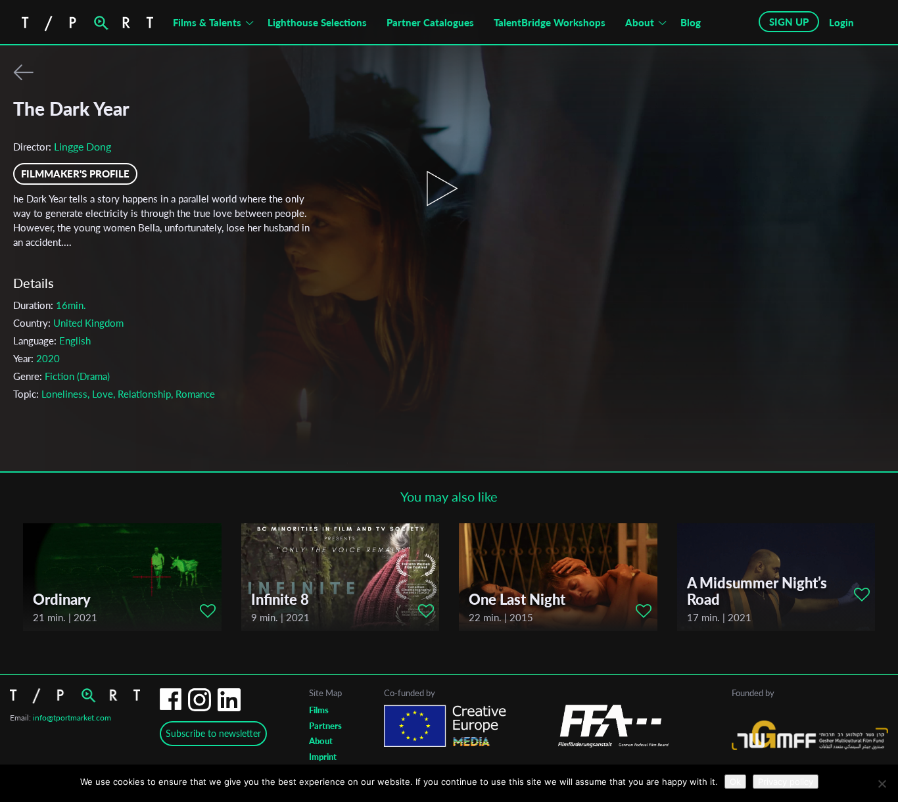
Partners (325, 725)
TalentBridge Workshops (549, 22)
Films (319, 710)
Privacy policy (785, 781)
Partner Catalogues (430, 22)
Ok (735, 781)
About (639, 22)
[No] (881, 783)
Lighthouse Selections (317, 22)
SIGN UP (789, 22)
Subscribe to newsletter (213, 733)
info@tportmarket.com (72, 717)
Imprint (323, 756)
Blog (690, 22)
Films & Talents (207, 22)
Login (841, 22)
